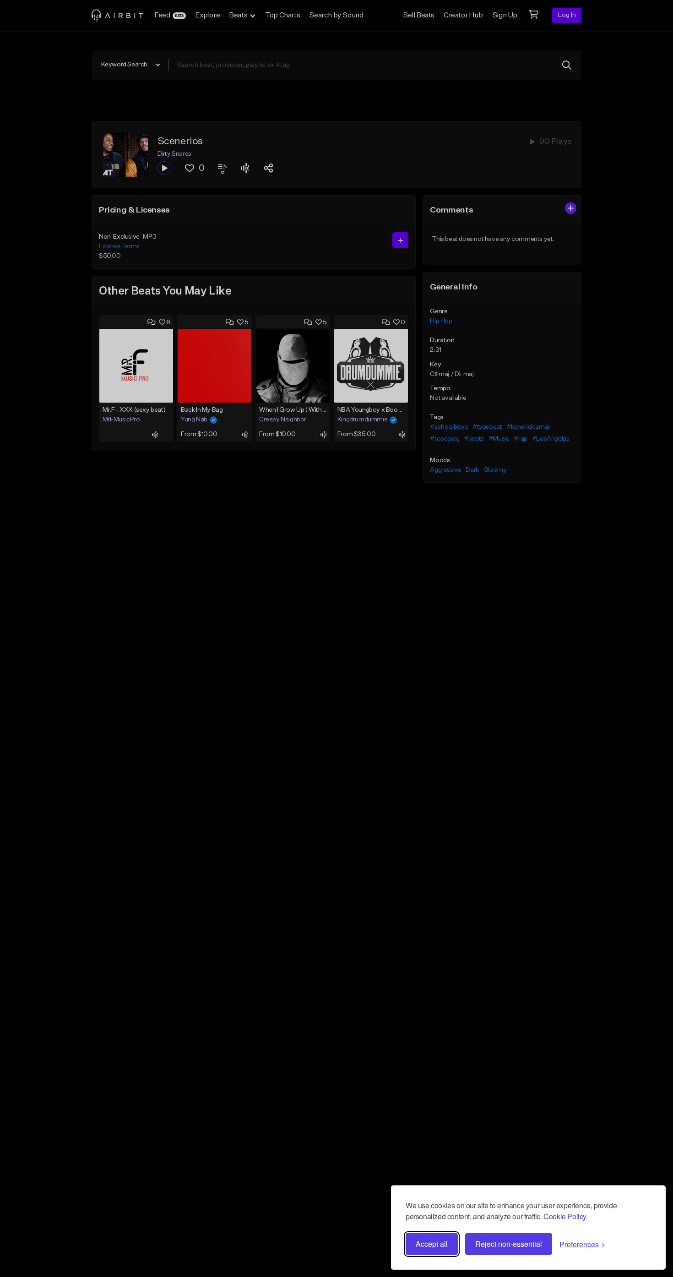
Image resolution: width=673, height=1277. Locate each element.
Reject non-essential (508, 1244)
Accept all (432, 1244)
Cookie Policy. (565, 1216)
